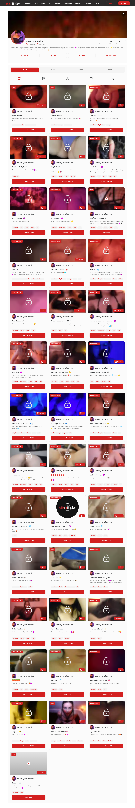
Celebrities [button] (67, 3)
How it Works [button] (39, 3)
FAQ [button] (50, 3)
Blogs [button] (57, 3)
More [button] (97, 3)
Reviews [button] (78, 3)
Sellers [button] (28, 3)
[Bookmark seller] (123, 14)
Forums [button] (88, 3)
